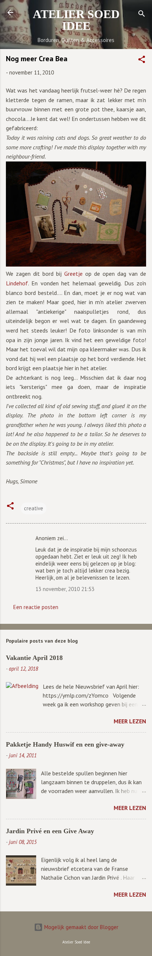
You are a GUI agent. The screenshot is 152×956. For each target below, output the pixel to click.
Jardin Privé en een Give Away (50, 831)
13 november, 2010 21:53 (64, 588)
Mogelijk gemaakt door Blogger (80, 927)
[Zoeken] (141, 15)
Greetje (73, 273)
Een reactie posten (35, 607)
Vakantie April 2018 (34, 657)
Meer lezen (130, 721)
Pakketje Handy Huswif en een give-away (65, 744)
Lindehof (17, 283)
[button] (141, 60)
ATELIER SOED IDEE (76, 19)
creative (33, 508)
